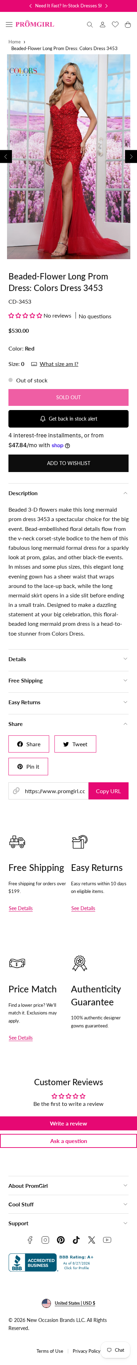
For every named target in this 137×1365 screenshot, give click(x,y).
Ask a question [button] (68, 1140)
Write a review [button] (68, 1123)
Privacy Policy (86, 1351)
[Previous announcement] (30, 6)
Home (14, 41)
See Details (21, 908)
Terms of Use (50, 1351)
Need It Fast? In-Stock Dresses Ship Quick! (77, 5)
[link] (102, 24)
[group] (68, 156)
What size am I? (59, 363)
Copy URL (108, 791)
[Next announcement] (106, 6)
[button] (9, 24)
